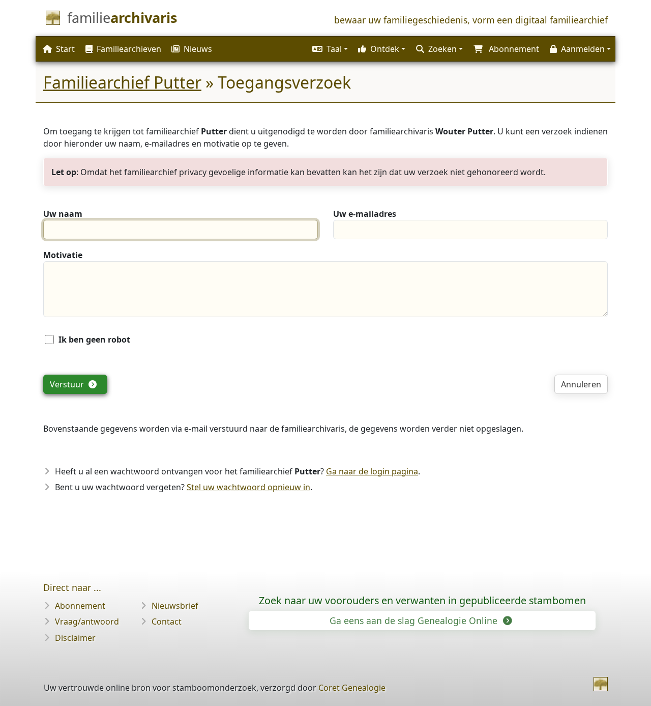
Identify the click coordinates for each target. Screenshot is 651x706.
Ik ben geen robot (94, 339)
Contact (167, 621)
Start (65, 48)
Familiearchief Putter (122, 82)
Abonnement (80, 605)
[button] (329, 49)
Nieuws (198, 48)
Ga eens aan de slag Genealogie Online (415, 620)
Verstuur (68, 384)
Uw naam (62, 213)
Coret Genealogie (352, 687)
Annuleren (581, 384)
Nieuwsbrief (175, 605)
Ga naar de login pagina (372, 471)
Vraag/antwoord (87, 621)
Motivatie (62, 255)
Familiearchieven (129, 48)
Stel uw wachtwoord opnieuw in (248, 487)
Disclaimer (75, 637)
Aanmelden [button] (583, 48)
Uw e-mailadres (364, 213)
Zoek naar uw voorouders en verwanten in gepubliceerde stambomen (422, 600)
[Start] (601, 684)
